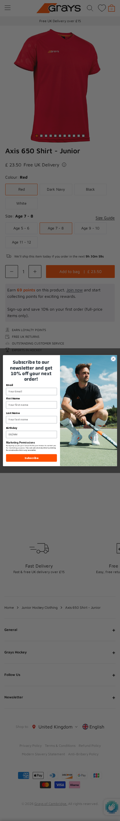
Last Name (13, 413)
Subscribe (31, 458)
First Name (13, 398)
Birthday (11, 428)
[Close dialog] (113, 358)
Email (9, 385)
